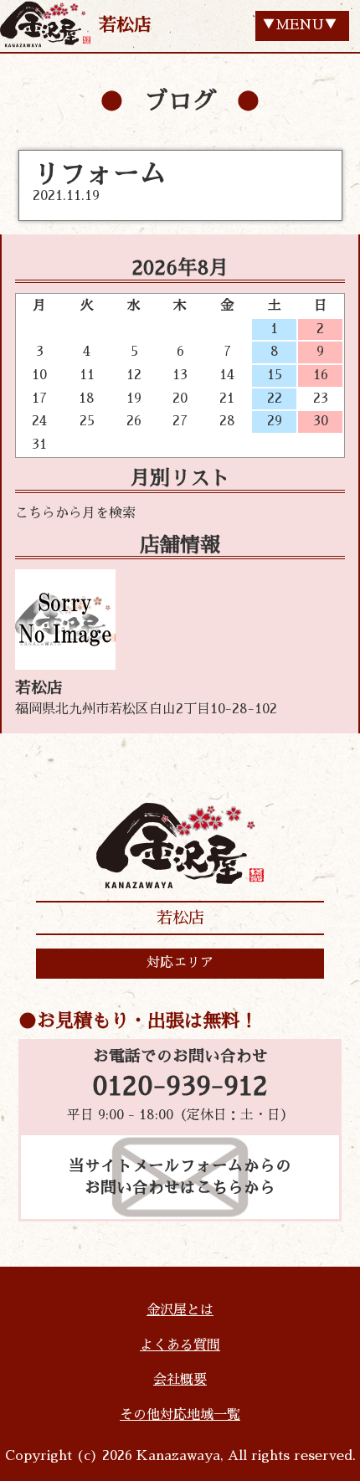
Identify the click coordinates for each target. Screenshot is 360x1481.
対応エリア (180, 962)
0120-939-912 (180, 1087)
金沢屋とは (180, 1310)
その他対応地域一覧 (180, 1415)
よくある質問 (180, 1345)
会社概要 (180, 1379)
